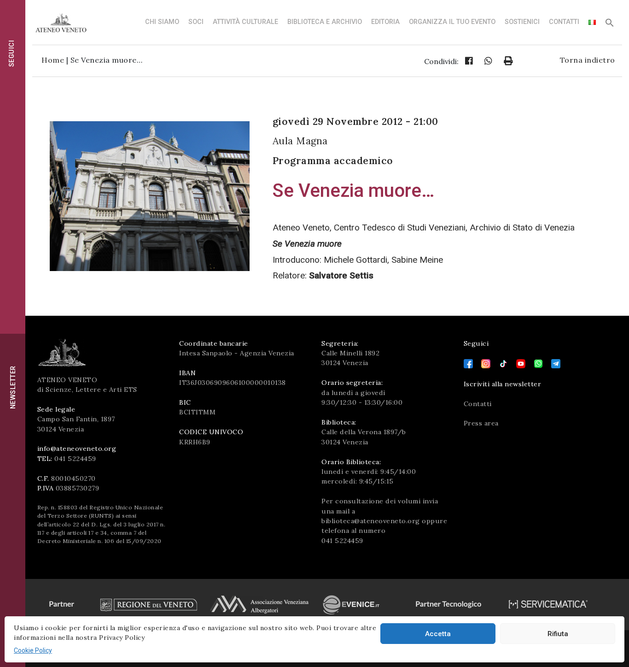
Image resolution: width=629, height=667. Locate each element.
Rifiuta (557, 634)
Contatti (564, 22)
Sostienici (522, 22)
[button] (609, 25)
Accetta (438, 634)
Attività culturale (245, 22)
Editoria (385, 22)
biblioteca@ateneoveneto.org (370, 521)
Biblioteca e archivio (324, 22)
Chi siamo (162, 22)
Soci (196, 22)
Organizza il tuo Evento (452, 22)
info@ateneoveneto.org (76, 448)
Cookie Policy (33, 650)
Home (52, 60)
